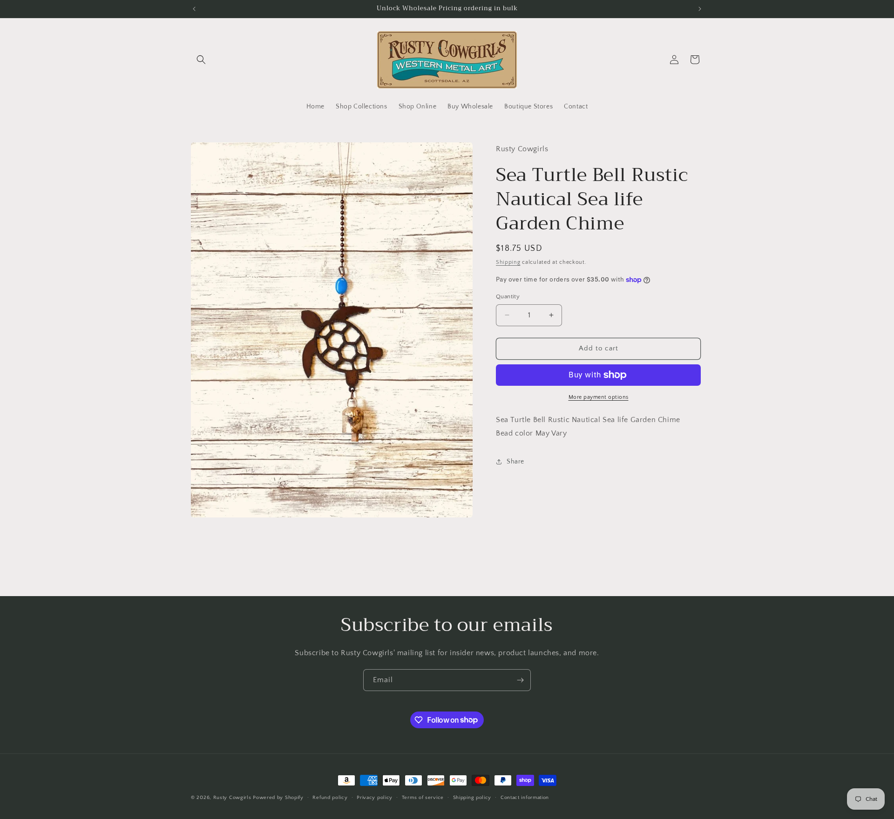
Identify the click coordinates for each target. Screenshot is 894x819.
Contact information (525, 797)
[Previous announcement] (194, 9)
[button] (201, 59)
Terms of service (423, 797)
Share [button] (515, 461)
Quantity (508, 296)
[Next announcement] (700, 9)
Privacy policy (375, 797)
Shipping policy (472, 797)
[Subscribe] (520, 680)
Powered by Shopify (278, 797)
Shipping (508, 262)
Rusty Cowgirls (232, 797)
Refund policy (329, 797)
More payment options (599, 397)
